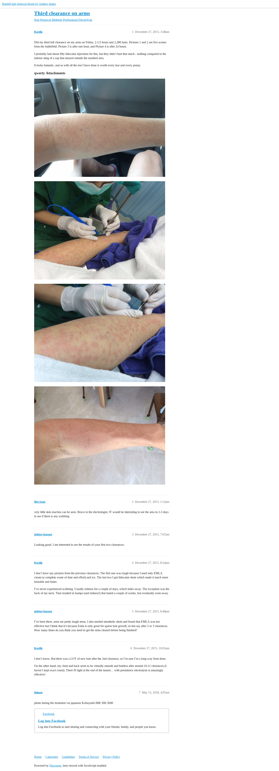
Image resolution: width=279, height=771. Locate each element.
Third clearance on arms (62, 13)
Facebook (48, 714)
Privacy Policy (111, 756)
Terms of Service (89, 756)
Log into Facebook (51, 721)
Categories (51, 756)
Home (38, 756)
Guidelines (68, 756)
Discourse (55, 765)
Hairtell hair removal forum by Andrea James (29, 4)
